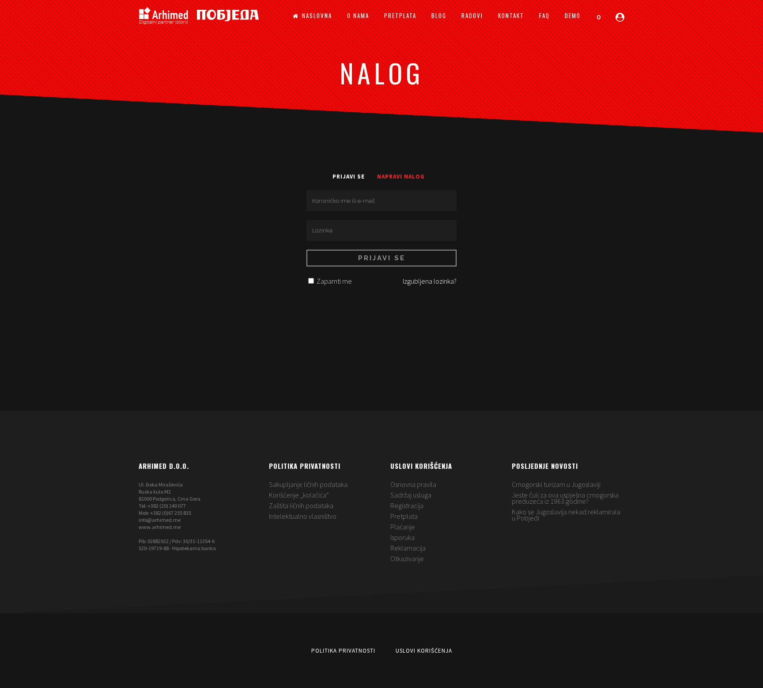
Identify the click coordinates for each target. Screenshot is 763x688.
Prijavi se (348, 176)
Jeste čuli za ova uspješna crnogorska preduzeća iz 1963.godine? (565, 498)
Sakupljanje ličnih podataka (308, 484)
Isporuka (402, 537)
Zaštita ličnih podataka (301, 505)
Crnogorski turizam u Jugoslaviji (556, 484)
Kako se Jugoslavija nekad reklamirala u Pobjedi (566, 515)
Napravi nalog (401, 176)
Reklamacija (408, 548)
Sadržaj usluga (410, 495)
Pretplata (404, 516)
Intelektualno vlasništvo (302, 516)
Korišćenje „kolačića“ (299, 495)
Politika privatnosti (343, 650)
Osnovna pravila (413, 484)
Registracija (406, 505)
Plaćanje (402, 527)
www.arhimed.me (160, 527)
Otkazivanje (407, 558)
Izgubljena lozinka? (430, 281)
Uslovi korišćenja (424, 650)
